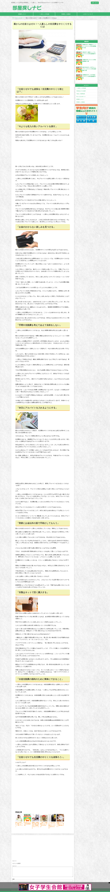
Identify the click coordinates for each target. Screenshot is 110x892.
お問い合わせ (95, 2)
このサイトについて (88, 14)
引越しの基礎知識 (80, 93)
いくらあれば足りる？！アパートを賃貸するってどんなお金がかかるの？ (52, 825)
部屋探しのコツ (22, 14)
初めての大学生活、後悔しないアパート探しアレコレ (19, 824)
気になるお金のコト (81, 96)
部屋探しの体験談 (66, 14)
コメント (14, 866)
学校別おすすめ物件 (81, 91)
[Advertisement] (42, 74)
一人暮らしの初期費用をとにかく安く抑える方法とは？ (43, 824)
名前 (13, 879)
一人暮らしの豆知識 (44, 14)
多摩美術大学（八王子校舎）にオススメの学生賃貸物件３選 (89, 76)
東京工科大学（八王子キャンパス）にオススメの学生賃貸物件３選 (89, 69)
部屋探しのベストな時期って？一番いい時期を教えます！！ (60, 824)
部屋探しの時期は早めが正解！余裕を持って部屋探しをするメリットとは (35, 825)
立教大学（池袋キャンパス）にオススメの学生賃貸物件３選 (89, 54)
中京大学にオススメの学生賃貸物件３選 (27, 824)
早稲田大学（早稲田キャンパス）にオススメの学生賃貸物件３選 (89, 46)
